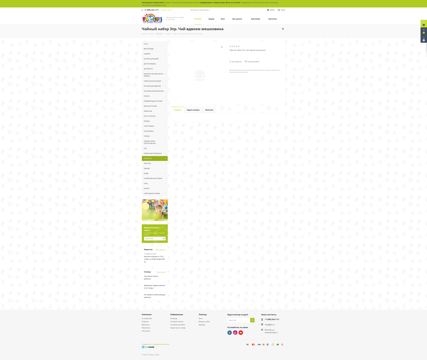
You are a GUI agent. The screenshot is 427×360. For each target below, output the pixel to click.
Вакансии (146, 324)
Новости (145, 321)
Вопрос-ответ (204, 321)
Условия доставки (177, 324)
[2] (233, 46)
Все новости (161, 250)
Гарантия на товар (177, 328)
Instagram (235, 332)
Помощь (173, 318)
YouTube (241, 332)
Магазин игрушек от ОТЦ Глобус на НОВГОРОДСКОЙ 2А (154, 259)
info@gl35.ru (270, 324)
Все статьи (161, 272)
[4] (237, 46)
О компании (147, 318)
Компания (146, 314)
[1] (230, 46)
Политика (146, 331)
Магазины (146, 328)
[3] (235, 46)
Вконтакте (229, 332)
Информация (176, 314)
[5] (239, 46)
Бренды (202, 324)
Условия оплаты (177, 321)
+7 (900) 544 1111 (151, 10)
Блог (200, 318)
